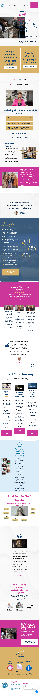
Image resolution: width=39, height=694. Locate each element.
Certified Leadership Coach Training (15, 691)
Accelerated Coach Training (15, 686)
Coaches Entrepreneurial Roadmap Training (15, 689)
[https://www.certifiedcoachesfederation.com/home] (3, 6)
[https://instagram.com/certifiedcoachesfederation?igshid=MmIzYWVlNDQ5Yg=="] (10, 670)
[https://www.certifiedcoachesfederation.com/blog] (19, 669)
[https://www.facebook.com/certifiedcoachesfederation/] (29, 670)
